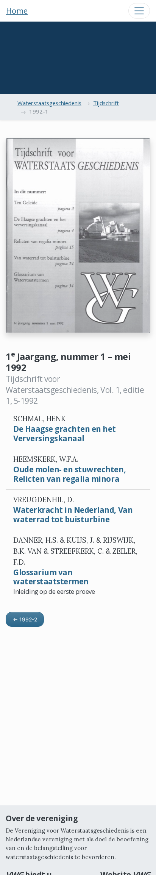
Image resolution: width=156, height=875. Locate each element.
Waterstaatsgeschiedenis (49, 103)
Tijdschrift (106, 103)
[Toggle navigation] (139, 11)
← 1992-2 (25, 619)
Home (17, 10)
